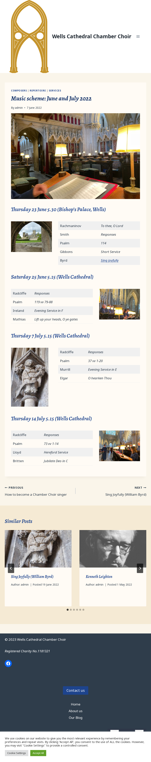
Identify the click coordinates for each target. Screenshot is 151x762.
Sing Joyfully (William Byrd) (125, 491)
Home (75, 704)
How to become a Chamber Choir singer (36, 491)
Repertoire (38, 90)
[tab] (68, 610)
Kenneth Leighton (99, 576)
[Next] (140, 568)
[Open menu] (138, 36)
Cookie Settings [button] (16, 753)
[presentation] (38, 549)
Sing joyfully (110, 260)
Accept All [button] (38, 753)
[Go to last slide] (11, 568)
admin (19, 108)
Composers (19, 90)
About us (75, 711)
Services (55, 90)
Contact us (75, 690)
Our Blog (75, 717)
